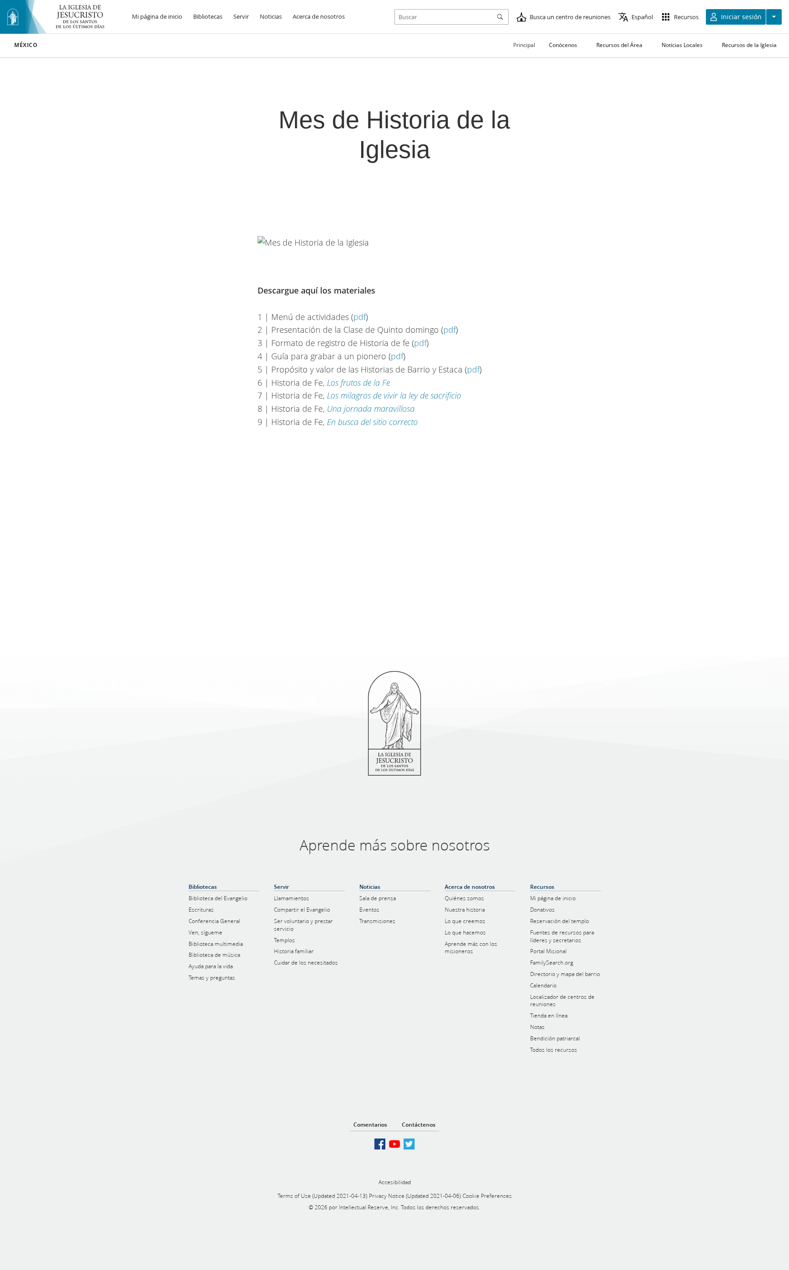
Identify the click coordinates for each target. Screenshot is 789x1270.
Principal (524, 45)
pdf (359, 316)
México (26, 45)
